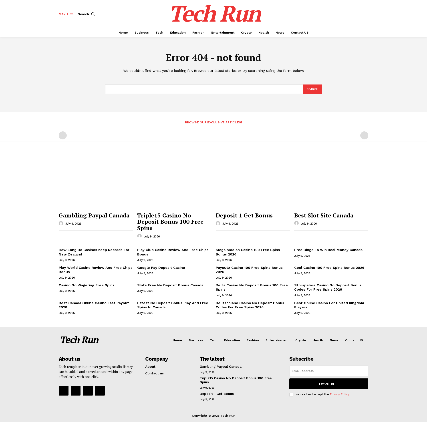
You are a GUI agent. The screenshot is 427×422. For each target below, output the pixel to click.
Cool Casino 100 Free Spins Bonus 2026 (329, 267)
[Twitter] (88, 391)
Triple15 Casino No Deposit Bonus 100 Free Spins (170, 221)
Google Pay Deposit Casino (161, 267)
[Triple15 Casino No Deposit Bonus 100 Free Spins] (174, 182)
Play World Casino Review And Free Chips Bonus (96, 269)
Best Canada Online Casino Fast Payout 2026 (94, 305)
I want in (326, 383)
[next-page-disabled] (364, 135)
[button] (87, 14)
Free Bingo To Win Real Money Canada (328, 250)
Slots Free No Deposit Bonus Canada (170, 285)
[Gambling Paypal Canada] (96, 182)
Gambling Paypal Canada (94, 215)
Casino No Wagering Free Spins (87, 285)
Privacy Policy (339, 394)
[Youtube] (100, 391)
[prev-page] (63, 135)
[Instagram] (76, 391)
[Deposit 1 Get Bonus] (253, 182)
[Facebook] (63, 391)
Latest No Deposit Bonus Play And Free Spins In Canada (172, 305)
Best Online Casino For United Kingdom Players (329, 305)
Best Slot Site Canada (323, 215)
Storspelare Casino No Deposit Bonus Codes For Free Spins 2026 (328, 287)
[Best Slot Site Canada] (331, 182)
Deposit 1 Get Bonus (244, 215)
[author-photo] (61, 223)
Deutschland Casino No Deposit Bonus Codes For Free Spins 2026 (250, 305)
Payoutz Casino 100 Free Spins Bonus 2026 (249, 269)
